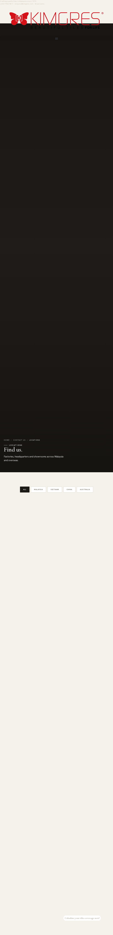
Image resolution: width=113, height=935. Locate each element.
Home (7, 440)
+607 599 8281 (18, 813)
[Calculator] (107, 918)
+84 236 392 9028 (74, 878)
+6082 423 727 (72, 681)
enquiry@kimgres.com (24, 4)
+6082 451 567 (18, 549)
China (69, 489)
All (24, 489)
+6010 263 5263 (73, 813)
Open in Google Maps (18, 559)
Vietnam (55, 489)
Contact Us (19, 440)
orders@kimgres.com (77, 684)
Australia (85, 489)
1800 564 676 (18, 878)
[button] (56, 38)
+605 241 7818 (72, 747)
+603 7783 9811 (6, 4)
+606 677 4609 (72, 549)
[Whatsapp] (107, 926)
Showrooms (39, 4)
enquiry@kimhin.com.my (78, 619)
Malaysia (38, 489)
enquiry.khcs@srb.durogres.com (81, 553)
